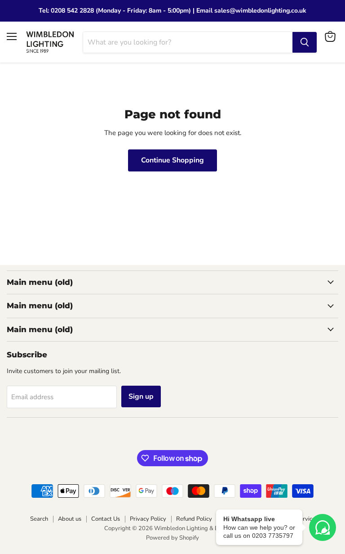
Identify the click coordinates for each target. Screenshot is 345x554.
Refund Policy (194, 519)
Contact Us (105, 519)
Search (39, 519)
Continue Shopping (172, 160)
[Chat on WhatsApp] (322, 527)
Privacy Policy (148, 519)
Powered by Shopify (172, 538)
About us (69, 519)
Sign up (141, 396)
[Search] (304, 42)
